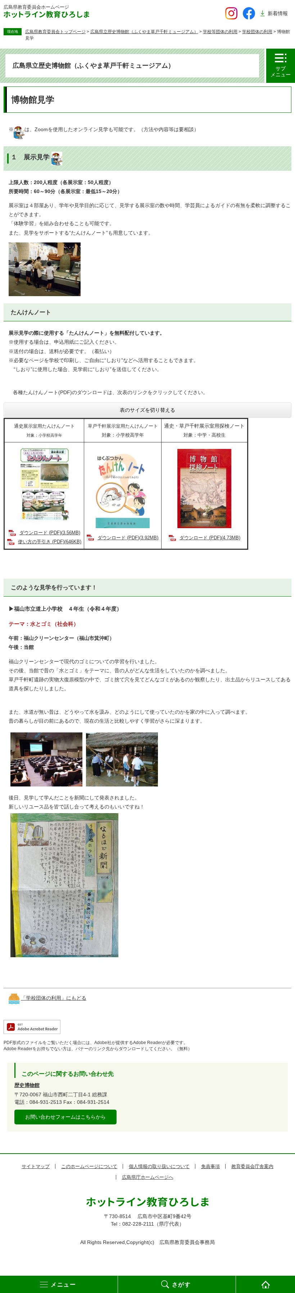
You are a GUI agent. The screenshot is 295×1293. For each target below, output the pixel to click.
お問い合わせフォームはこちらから (65, 1117)
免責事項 (210, 1166)
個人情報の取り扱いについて (159, 1166)
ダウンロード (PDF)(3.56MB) (49, 532)
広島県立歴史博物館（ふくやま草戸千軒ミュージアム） (144, 31)
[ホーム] (265, 1284)
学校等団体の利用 (220, 31)
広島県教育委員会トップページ (55, 31)
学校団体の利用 (257, 31)
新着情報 (278, 13)
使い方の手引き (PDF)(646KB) (49, 541)
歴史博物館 (27, 1085)
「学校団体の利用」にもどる (53, 998)
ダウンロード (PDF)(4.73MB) (210, 537)
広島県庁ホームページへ (147, 1177)
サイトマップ (36, 1166)
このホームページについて (89, 1166)
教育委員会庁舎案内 (252, 1166)
